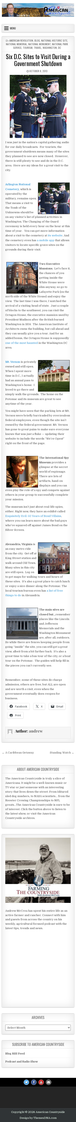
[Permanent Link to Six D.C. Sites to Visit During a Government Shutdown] (38, 106)
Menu (13, 28)
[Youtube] (41, 1082)
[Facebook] (34, 1082)
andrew (36, 731)
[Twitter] (26, 1082)
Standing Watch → (62, 752)
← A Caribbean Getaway (18, 752)
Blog (37, 40)
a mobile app (45, 240)
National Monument (39, 44)
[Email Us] (48, 1082)
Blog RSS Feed (15, 1053)
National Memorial (16, 44)
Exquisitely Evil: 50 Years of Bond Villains (33, 516)
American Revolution (21, 40)
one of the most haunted (21, 342)
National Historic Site (54, 40)
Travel (37, 47)
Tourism (28, 47)
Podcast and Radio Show (21, 1061)
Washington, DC (52, 47)
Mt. (7, 361)
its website (55, 235)
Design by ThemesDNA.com (38, 1118)
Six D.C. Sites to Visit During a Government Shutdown (38, 60)
